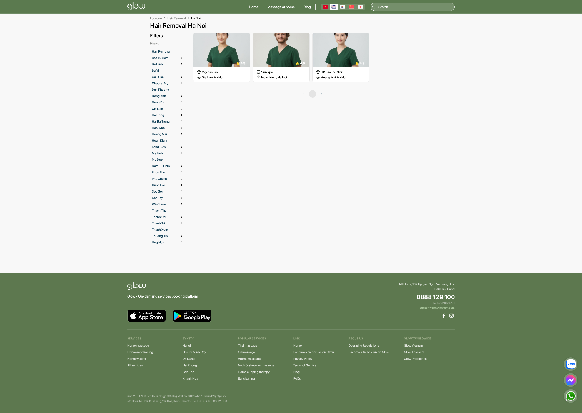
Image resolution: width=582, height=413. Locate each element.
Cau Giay (158, 77)
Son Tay (157, 198)
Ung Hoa (158, 242)
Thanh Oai (159, 217)
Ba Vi (155, 70)
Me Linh (157, 153)
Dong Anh (159, 96)
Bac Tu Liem (160, 58)
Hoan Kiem (159, 140)
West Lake (159, 204)
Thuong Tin (160, 236)
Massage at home (281, 7)
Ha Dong (158, 115)
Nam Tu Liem (161, 166)
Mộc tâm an (210, 72)
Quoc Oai (158, 185)
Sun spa (267, 72)
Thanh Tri (158, 223)
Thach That (159, 210)
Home (253, 7)
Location (156, 18)
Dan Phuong (160, 89)
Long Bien (159, 147)
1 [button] (312, 94)
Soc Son (158, 191)
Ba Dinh (157, 64)
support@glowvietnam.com (437, 307)
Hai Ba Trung (161, 121)
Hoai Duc (158, 128)
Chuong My (160, 83)
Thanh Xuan (160, 229)
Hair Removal (176, 18)
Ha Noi (196, 18)
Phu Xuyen (159, 178)
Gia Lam (157, 108)
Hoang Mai (159, 134)
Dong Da (158, 102)
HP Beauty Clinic (332, 72)
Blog (307, 7)
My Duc (157, 159)
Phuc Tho (158, 172)
